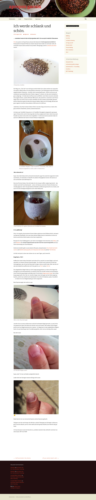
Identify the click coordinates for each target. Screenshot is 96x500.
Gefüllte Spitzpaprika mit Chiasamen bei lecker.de (32, 249)
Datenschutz (12, 19)
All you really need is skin (50, 458)
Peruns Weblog (69, 47)
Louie (19, 19)
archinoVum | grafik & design (72, 64)
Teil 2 (48, 266)
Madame (18, 242)
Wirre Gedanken (69, 49)
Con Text (68, 38)
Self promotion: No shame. (22, 458)
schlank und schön (51, 45)
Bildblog (68, 35)
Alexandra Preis (69, 62)
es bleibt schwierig (70, 40)
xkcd (67, 52)
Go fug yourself (69, 42)
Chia (15, 42)
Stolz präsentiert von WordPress (23, 497)
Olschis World (69, 45)
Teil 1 (41, 266)
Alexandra (34, 34)
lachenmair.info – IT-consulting (72, 66)
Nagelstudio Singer (48, 273)
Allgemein (26, 34)
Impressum (38, 19)
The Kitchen (52, 249)
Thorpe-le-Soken (28, 19)
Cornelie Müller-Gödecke (16, 475)
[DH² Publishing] (69, 71)
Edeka (54, 240)
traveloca (68, 69)
